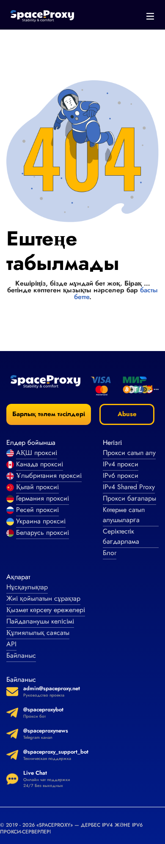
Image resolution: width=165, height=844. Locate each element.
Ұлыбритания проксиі (49, 475)
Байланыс (21, 655)
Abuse (127, 414)
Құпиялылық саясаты (37, 632)
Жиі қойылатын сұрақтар (43, 598)
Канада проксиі (39, 464)
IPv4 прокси (120, 464)
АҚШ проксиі (36, 452)
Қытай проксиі (37, 487)
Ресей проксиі (37, 510)
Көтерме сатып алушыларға (124, 515)
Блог (109, 553)
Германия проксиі (42, 498)
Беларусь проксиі (42, 532)
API (11, 644)
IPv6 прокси (120, 475)
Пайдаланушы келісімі (40, 621)
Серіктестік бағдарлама (121, 536)
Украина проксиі (41, 521)
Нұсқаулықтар (27, 587)
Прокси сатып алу (129, 452)
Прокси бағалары (129, 498)
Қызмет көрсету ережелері (45, 610)
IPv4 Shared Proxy (129, 487)
